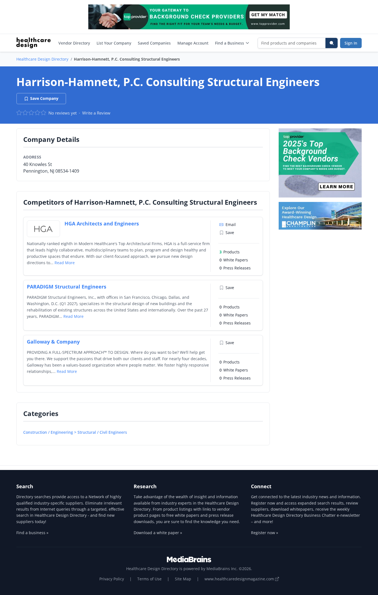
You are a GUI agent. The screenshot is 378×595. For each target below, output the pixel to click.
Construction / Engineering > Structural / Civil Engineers (75, 432)
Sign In (351, 43)
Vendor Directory (74, 43)
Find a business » (32, 532)
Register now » (264, 532)
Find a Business (229, 43)
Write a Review (96, 113)
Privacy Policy (111, 578)
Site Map (183, 578)
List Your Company (114, 43)
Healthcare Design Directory (42, 59)
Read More (65, 262)
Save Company (44, 98)
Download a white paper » (158, 532)
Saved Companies (154, 43)
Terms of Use (149, 578)
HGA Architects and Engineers (101, 223)
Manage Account (192, 43)
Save (230, 232)
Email (231, 224)
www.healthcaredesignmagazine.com (239, 578)
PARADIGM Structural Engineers (66, 286)
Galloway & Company (53, 341)
